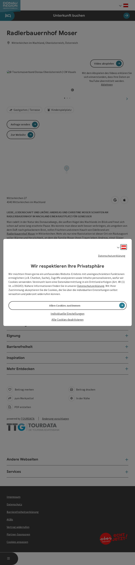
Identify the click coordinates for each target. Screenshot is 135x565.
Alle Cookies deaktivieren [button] (67, 320)
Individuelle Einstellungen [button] (67, 314)
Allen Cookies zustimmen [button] (64, 305)
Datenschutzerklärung (111, 255)
